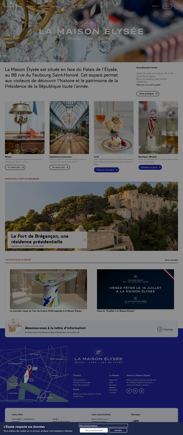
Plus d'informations (88, 425)
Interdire (118, 430)
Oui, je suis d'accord (93, 430)
